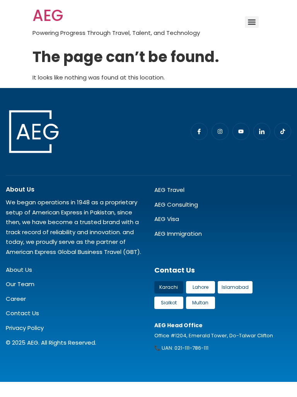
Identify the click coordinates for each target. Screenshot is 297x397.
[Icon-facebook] (199, 131)
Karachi (168, 287)
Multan (200, 302)
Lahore (200, 287)
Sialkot (169, 302)
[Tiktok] (282, 131)
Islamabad (235, 287)
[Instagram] (220, 131)
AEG (47, 15)
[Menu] (252, 22)
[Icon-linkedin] (261, 131)
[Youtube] (240, 131)
